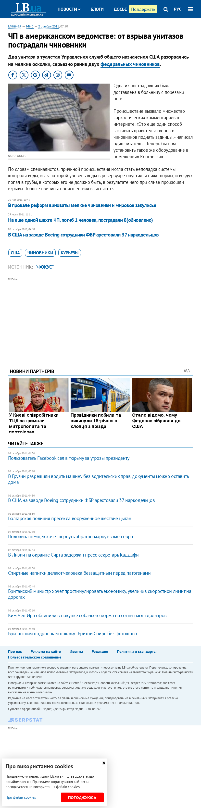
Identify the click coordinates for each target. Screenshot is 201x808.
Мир (30, 26)
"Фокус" (45, 267)
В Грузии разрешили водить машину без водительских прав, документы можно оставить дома (98, 479)
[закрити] (103, 763)
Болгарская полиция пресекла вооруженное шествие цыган (69, 518)
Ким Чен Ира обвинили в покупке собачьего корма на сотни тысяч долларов (87, 615)
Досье (120, 9)
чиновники (40, 253)
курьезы (69, 253)
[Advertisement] (100, 316)
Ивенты (76, 651)
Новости (67, 9)
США (15, 253)
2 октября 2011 (48, 26)
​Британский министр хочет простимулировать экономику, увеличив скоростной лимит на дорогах (99, 594)
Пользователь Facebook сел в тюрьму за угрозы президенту (68, 458)
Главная (14, 26)
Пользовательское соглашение (34, 657)
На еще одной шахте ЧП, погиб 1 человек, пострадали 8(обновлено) (80, 220)
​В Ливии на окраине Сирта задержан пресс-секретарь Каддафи (73, 555)
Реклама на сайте (46, 651)
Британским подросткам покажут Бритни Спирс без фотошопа (72, 633)
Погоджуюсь (82, 798)
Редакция (100, 651)
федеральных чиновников (130, 64)
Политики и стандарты (136, 651)
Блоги (97, 9)
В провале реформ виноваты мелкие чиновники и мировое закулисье (82, 205)
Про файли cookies (21, 797)
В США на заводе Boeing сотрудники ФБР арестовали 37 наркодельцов (83, 234)
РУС (177, 9)
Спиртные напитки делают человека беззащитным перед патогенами (79, 573)
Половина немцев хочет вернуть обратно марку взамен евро (70, 536)
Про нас (15, 651)
